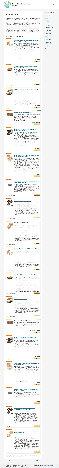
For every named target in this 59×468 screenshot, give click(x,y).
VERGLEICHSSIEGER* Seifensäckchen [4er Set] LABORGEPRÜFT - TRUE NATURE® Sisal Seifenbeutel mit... (26, 156)
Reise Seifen (47, 18)
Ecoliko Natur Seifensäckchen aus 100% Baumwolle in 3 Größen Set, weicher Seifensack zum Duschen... (26, 41)
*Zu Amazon (37, 61)
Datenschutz (52, 465)
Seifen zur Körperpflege (48, 40)
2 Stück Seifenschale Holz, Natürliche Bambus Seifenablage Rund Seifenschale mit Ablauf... (26, 223)
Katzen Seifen (47, 20)
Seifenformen (47, 45)
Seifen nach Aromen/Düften (49, 27)
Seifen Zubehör (47, 37)
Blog (54, 4)
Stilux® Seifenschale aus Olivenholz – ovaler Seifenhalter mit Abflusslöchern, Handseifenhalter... (25, 67)
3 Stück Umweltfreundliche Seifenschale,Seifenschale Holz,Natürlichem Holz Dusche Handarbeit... (24, 200)
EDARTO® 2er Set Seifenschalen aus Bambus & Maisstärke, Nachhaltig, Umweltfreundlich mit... (25, 130)
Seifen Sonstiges (47, 36)
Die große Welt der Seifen (21, 4)
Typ (45, 48)
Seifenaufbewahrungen (9, 16)
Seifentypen (47, 46)
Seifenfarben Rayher (48, 17)
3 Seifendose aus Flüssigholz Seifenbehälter (22, 112)
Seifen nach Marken (48, 33)
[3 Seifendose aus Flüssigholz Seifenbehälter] (9, 114)
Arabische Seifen (47, 21)
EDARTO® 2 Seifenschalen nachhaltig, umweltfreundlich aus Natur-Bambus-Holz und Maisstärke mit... (26, 90)
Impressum (48, 465)
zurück (8, 460)
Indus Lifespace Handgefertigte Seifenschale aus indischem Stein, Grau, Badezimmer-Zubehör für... (26, 182)
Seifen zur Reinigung (48, 42)
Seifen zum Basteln (48, 39)
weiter (37, 460)
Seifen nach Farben (48, 30)
